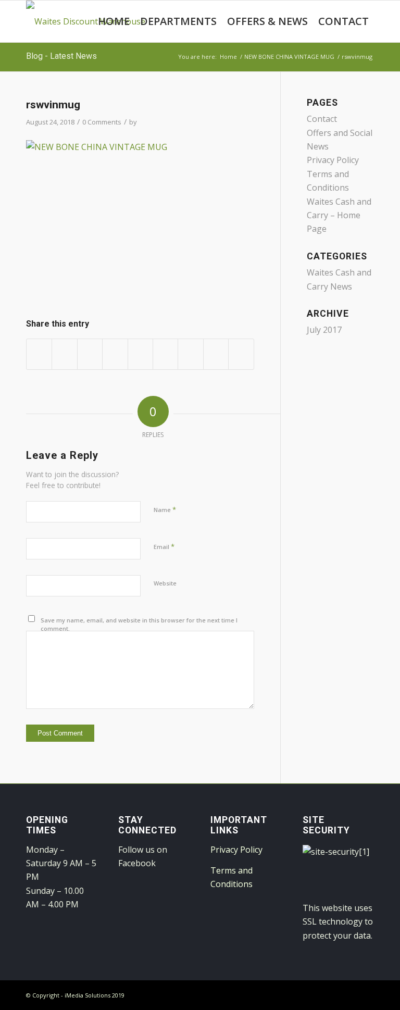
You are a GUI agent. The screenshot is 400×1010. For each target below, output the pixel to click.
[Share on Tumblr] (165, 354)
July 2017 (324, 329)
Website (165, 583)
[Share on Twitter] (64, 354)
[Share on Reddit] (216, 354)
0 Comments (101, 122)
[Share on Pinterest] (115, 354)
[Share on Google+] (90, 354)
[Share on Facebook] (39, 354)
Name (165, 509)
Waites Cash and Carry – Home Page (339, 215)
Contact (322, 118)
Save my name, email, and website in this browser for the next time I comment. (139, 624)
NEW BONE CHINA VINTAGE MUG (289, 56)
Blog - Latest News (61, 56)
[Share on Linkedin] (140, 354)
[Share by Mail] (241, 354)
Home (228, 56)
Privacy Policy (333, 160)
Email (164, 546)
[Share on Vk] (190, 354)
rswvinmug (53, 104)
